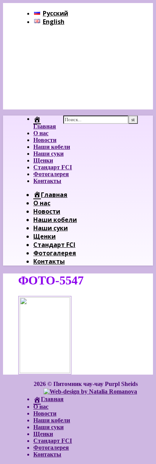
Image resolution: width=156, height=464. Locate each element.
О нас (40, 133)
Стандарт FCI (52, 167)
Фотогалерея (51, 174)
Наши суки (48, 153)
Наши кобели (51, 147)
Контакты (47, 181)
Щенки (43, 160)
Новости (44, 140)
